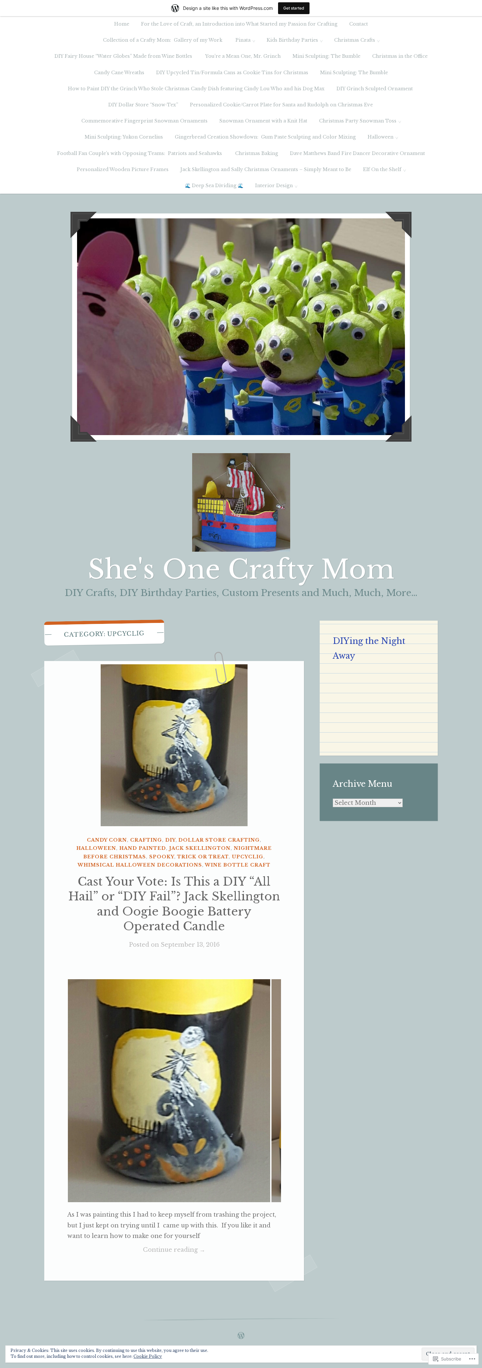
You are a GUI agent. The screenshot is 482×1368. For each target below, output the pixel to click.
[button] (169, 1091)
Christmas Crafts (354, 40)
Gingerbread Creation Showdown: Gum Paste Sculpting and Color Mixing (265, 137)
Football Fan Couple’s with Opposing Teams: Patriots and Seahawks (140, 153)
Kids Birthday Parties (292, 40)
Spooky (161, 857)
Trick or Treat (203, 857)
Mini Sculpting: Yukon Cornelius (124, 137)
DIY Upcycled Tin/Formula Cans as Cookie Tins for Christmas (232, 73)
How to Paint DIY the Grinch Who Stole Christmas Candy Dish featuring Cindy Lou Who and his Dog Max (196, 89)
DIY (170, 840)
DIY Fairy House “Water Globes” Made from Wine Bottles (123, 56)
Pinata (243, 40)
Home (121, 24)
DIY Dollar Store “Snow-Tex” (143, 105)
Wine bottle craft (238, 865)
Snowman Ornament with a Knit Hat (263, 121)
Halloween (380, 137)
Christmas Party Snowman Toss (357, 121)
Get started (293, 8)
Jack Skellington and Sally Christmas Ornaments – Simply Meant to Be (265, 169)
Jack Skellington (200, 848)
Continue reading (136, 1250)
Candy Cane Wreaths (119, 73)
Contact (358, 24)
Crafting (146, 840)
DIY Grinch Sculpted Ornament (375, 89)
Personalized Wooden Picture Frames (123, 169)
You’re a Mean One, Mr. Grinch (243, 56)
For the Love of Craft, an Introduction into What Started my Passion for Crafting (239, 24)
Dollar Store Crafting (219, 840)
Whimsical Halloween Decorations (140, 865)
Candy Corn (107, 840)
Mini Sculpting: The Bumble (326, 56)
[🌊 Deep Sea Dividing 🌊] (241, 1334)
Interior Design (274, 185)
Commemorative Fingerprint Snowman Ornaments (144, 121)
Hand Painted (142, 848)
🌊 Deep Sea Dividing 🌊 (214, 185)
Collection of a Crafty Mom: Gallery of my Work (163, 40)
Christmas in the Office (400, 56)
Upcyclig (247, 857)
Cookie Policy (147, 1356)
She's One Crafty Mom (241, 569)
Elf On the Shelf (382, 169)
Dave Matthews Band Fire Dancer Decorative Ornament (357, 153)
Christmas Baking (256, 153)
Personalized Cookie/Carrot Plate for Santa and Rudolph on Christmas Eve (282, 105)
